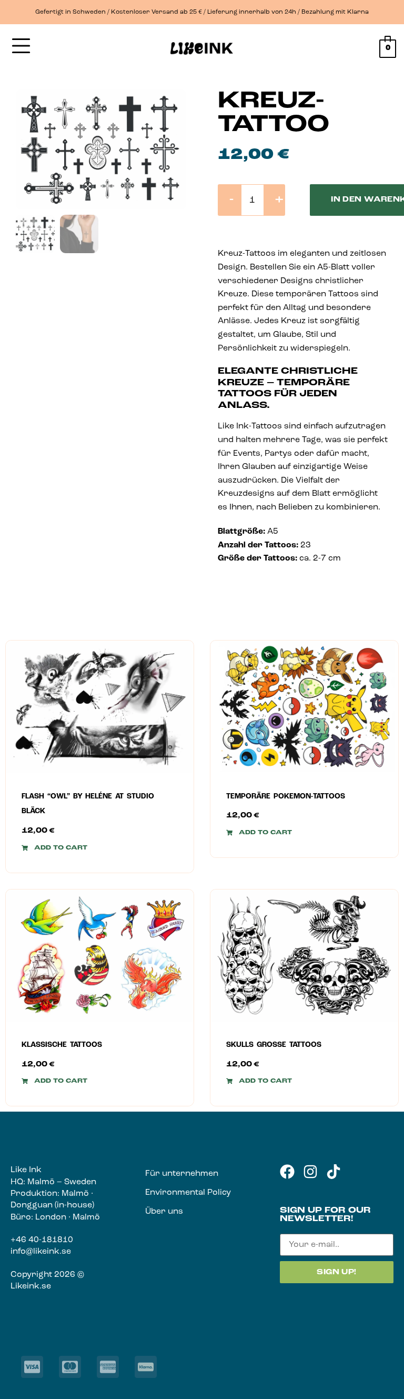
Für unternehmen (181, 1174)
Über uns (164, 1211)
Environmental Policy (188, 1192)
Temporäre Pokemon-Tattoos (285, 797)
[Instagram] (310, 1171)
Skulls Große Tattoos (273, 1045)
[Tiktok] (333, 1171)
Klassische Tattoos (62, 1045)
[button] (54, 848)
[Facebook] (287, 1171)
